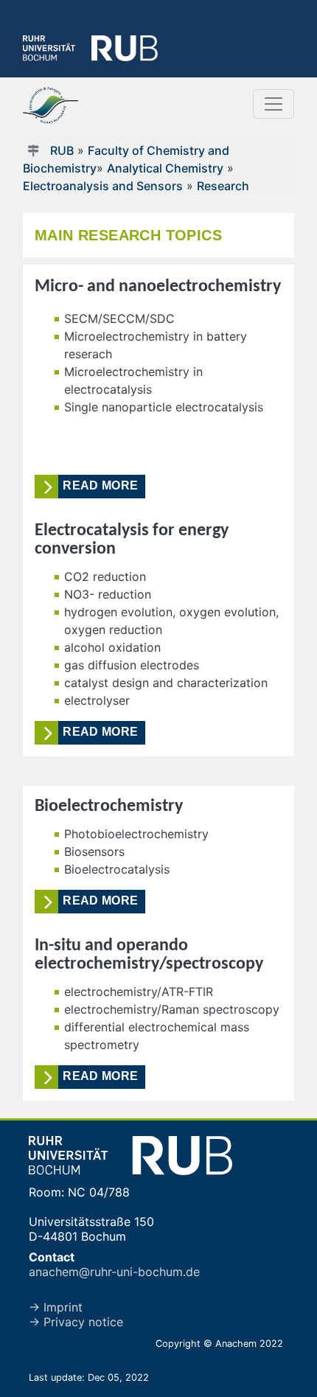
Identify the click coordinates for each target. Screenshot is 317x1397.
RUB (62, 150)
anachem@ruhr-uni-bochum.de (114, 1271)
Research (223, 185)
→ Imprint (56, 1307)
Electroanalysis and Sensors (103, 185)
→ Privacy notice (76, 1321)
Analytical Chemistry (165, 168)
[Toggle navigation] (273, 104)
